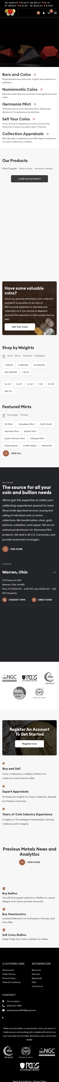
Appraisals (37, 1010)
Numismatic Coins (20, 121)
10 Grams (39, 397)
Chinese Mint (37, 470)
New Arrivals (26, 200)
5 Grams (23, 397)
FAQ (34, 1014)
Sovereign (12, 446)
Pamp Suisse (11, 477)
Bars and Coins (16, 106)
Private (24, 446)
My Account (8, 1002)
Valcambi (47, 477)
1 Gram (8, 397)
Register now (29, 775)
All (3, 387)
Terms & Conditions (11, 1014)
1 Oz (40, 416)
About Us (36, 1002)
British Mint (30, 463)
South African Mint (14, 470)
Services (36, 1006)
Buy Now (29, 54)
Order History (8, 1006)
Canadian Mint (26, 456)
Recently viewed (44, 200)
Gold (9, 387)
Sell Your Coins (16, 151)
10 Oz (51, 416)
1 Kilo (25, 404)
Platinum (27, 387)
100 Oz (8, 423)
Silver (17, 387)
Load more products (29, 210)
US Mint (8, 456)
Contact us (37, 1018)
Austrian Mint (11, 463)
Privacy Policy (9, 1010)
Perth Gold (46, 456)
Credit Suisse (29, 477)
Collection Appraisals (23, 165)
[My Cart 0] (49, 13)
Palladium (40, 387)
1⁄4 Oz (19, 416)
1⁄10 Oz (7, 416)
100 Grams (10, 404)
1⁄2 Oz (30, 416)
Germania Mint (16, 136)
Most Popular (9, 200)
